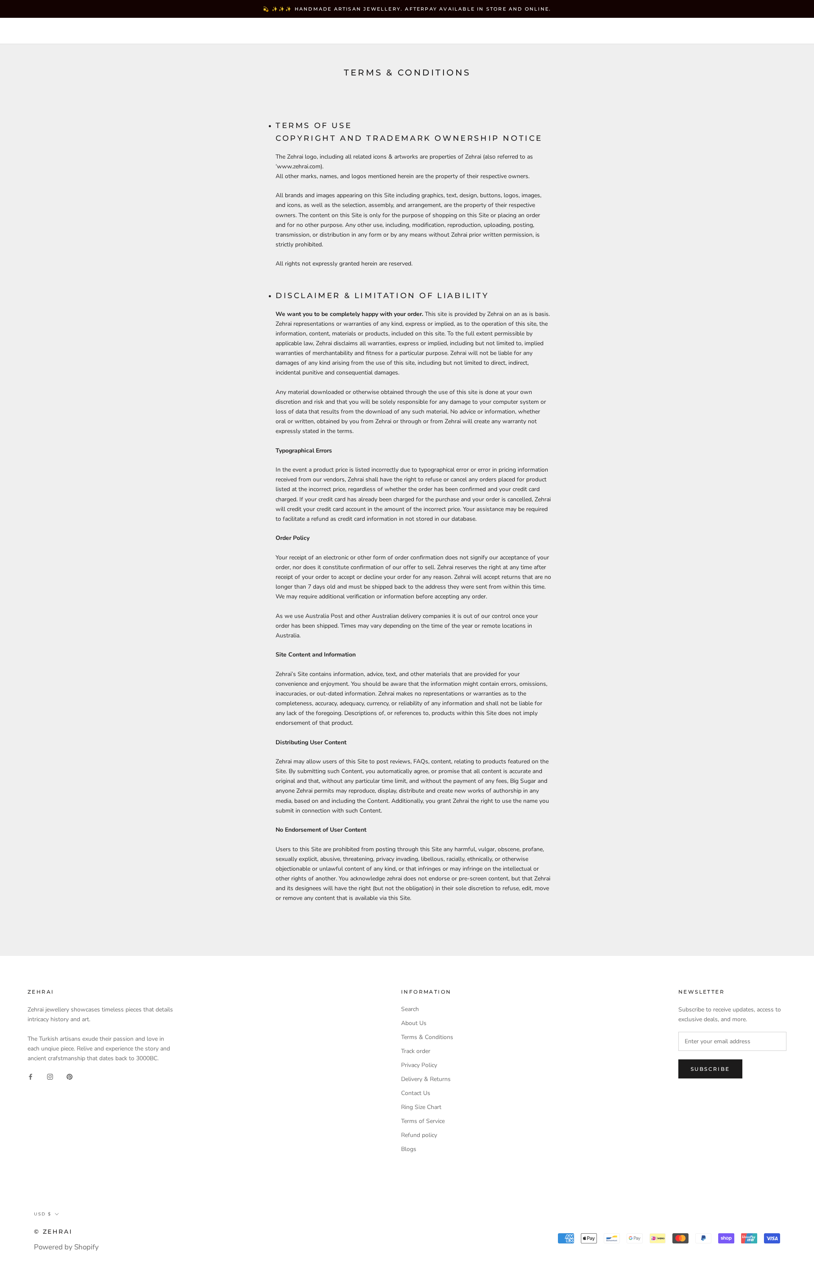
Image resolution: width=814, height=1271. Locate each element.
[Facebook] (30, 1076)
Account (653, 31)
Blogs (408, 1149)
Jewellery (80, 31)
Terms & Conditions (427, 1037)
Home (31, 31)
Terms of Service (423, 1121)
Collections (142, 31)
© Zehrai (53, 1231)
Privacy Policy (419, 1065)
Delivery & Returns (426, 1079)
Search (737, 31)
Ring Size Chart (421, 1107)
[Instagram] (50, 1076)
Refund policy (419, 1135)
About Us (414, 1023)
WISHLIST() (696, 31)
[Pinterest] (69, 1076)
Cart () (777, 31)
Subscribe (710, 1069)
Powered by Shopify (66, 1247)
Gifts (277, 31)
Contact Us (415, 1093)
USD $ (611, 31)
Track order (415, 1051)
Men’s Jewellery (217, 31)
